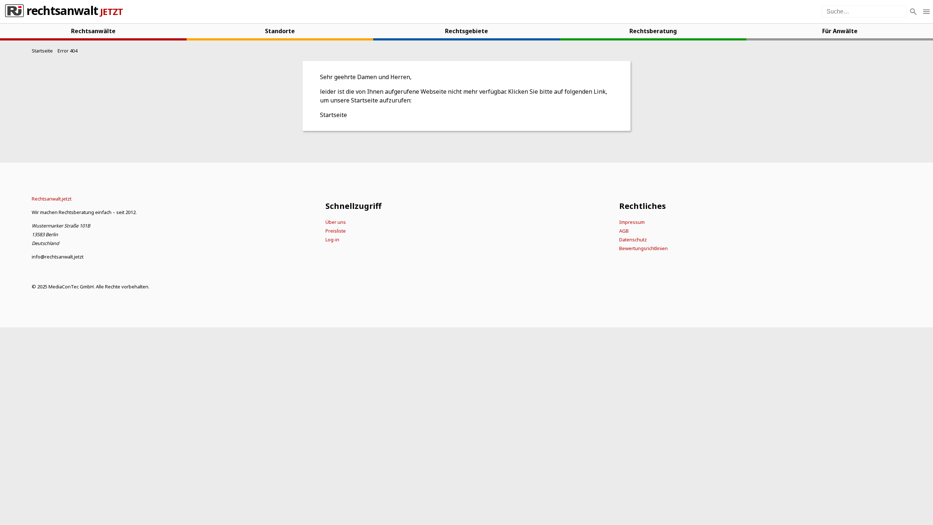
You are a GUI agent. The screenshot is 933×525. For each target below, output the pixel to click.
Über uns (335, 222)
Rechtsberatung (653, 31)
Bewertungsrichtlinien (643, 248)
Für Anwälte (840, 31)
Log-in (332, 239)
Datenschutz (633, 239)
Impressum (632, 222)
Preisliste (335, 231)
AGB (624, 231)
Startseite (333, 115)
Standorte (280, 31)
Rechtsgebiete (466, 31)
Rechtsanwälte (93, 31)
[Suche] (913, 11)
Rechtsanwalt (62, 11)
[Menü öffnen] (926, 11)
